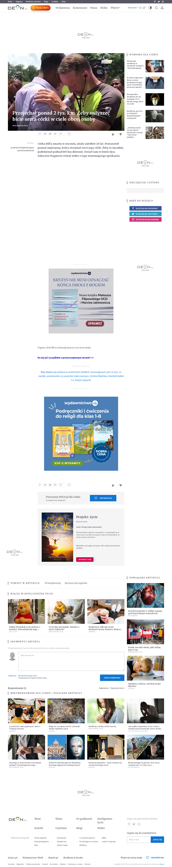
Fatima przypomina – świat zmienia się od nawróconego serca (105, 763)
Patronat (87, 864)
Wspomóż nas (106, 498)
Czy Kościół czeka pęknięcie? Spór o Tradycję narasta (24, 727)
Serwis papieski (40, 838)
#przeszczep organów (76, 582)
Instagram (163, 1)
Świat (37, 818)
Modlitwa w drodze (33, 2)
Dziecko (131, 688)
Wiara (93, 7)
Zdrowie (92, 632)
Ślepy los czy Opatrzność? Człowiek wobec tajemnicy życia (64, 727)
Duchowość (132, 616)
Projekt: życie (87, 517)
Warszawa (132, 8)
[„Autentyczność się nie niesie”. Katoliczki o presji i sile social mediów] (155, 133)
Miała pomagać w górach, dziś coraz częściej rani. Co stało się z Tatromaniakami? (144, 765)
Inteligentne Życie (20, 126)
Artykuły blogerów (41, 841)
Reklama (63, 864)
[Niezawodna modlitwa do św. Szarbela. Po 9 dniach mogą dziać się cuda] (155, 99)
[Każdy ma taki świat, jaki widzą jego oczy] (145, 631)
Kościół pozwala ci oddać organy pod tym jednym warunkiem (145, 612)
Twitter (159, 1)
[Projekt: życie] (57, 537)
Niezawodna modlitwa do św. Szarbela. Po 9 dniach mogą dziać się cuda (135, 99)
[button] (150, 8)
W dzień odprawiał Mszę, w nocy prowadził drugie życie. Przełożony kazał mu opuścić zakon (135, 83)
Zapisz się (157, 839)
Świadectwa (61, 841)
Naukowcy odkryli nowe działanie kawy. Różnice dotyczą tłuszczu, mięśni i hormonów (105, 629)
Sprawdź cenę (84, 559)
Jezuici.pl (13, 858)
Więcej (114, 7)
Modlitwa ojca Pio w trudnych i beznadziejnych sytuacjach (135, 114)
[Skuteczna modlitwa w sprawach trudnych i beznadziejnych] (155, 66)
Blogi (46, 2)
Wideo (104, 7)
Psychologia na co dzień (138, 731)
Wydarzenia (63, 7)
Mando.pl (53, 858)
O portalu (11, 864)
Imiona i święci (62, 845)
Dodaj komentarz (112, 678)
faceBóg (55, 2)
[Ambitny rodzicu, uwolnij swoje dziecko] (145, 668)
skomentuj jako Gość (29, 676)
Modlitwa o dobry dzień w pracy (102, 726)
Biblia (10, 2)
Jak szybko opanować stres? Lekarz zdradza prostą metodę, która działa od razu (144, 728)
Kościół (12, 731)
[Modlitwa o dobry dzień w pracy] (105, 710)
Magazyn (19, 2)
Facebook (154, 1)
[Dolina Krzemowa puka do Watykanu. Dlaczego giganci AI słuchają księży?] (66, 747)
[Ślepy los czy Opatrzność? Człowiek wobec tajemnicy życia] (66, 710)
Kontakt (45, 864)
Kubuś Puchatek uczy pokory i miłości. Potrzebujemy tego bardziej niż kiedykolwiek (24, 629)
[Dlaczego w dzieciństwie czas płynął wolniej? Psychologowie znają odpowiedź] (26, 747)
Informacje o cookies (75, 864)
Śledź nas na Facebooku (147, 208)
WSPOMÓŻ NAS (157, 857)
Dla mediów (54, 864)
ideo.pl (161, 864)
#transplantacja (53, 582)
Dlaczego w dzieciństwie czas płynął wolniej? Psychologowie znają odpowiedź (25, 765)
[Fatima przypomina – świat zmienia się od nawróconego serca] (105, 747)
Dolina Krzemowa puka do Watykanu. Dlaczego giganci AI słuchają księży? (65, 763)
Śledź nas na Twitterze (146, 214)
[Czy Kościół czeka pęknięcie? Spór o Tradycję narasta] (26, 710)
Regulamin (20, 864)
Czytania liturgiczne (87, 838)
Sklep (63, 2)
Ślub (36, 845)
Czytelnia (61, 828)
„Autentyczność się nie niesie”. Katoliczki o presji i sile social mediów (135, 132)
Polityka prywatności (33, 864)
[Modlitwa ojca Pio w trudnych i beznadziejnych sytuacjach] (155, 116)
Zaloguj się (12, 676)
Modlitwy (83, 845)
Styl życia (13, 632)
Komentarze (80, 7)
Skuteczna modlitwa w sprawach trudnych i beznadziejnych (135, 64)
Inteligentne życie (104, 820)
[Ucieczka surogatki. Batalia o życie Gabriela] (66, 611)
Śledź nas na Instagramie (147, 219)
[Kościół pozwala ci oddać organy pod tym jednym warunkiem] (145, 595)
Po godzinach (133, 767)
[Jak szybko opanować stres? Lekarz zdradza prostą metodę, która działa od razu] (145, 710)
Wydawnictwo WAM (33, 858)
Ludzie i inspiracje (109, 841)
